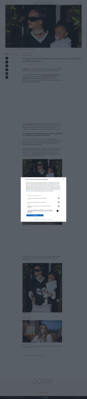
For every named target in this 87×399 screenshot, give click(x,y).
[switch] (58, 198)
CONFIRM (35, 215)
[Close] (64, 179)
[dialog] (43, 199)
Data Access (43, 219)
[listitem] (43, 195)
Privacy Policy (50, 219)
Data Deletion (36, 219)
